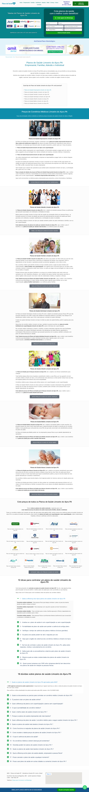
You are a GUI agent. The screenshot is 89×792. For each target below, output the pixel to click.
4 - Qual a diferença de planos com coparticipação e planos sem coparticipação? (36, 704)
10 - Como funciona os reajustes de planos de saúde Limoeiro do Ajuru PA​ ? (35, 728)
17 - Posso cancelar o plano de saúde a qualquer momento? (29, 757)
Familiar (33, 2)
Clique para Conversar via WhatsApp (22, 780)
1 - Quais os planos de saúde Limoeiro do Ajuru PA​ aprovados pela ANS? (34, 682)
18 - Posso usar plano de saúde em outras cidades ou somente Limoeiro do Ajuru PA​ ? (38, 761)
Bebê (48, 2)
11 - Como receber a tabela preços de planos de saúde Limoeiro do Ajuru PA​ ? (35, 732)
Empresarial (26, 2)
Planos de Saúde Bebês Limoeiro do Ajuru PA (36, 101)
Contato (39, 4)
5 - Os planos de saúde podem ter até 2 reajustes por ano (39, 635)
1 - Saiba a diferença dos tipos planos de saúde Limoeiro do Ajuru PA (42, 598)
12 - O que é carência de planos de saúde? (24, 736)
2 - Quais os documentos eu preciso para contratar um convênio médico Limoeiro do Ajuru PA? (41, 695)
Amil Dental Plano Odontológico (44, 41)
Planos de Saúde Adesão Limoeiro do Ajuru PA (36, 92)
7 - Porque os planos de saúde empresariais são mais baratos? (30, 716)
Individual (38, 2)
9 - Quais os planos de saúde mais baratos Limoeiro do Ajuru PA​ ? (31, 724)
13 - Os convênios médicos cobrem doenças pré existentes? (30, 741)
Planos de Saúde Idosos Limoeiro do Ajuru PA (36, 103)
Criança (52, 2)
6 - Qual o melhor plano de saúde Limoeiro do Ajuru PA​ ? (28, 712)
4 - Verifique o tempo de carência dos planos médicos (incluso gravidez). (44, 630)
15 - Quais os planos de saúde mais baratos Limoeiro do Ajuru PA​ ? (32, 749)
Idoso (56, 2)
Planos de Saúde (9, 57)
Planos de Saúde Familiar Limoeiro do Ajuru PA (36, 94)
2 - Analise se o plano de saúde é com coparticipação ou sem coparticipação (45, 622)
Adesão (44, 2)
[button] (44, 598)
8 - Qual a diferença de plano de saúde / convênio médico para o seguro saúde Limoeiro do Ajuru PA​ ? (43, 720)
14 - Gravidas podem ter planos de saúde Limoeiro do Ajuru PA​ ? (31, 745)
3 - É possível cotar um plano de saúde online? (25, 699)
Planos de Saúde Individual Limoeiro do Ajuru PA (37, 96)
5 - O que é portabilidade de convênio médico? (25, 708)
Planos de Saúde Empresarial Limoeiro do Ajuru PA (37, 90)
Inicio (21, 2)
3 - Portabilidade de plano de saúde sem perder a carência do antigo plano (44, 626)
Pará (14, 57)
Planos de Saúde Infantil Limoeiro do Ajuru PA (36, 99)
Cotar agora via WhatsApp (65, 18)
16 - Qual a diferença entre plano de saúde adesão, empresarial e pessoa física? (36, 753)
